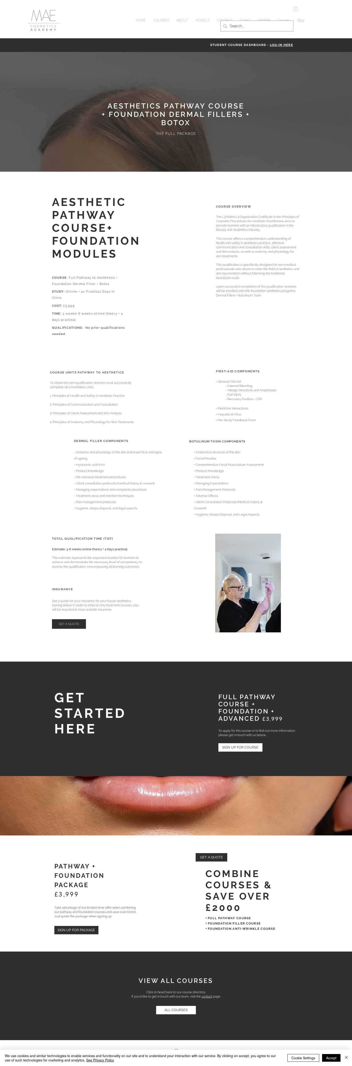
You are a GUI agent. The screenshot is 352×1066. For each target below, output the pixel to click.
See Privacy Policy (100, 1060)
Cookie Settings (303, 1057)
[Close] (346, 1058)
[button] (295, 8)
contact (207, 996)
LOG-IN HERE (281, 45)
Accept (331, 1057)
